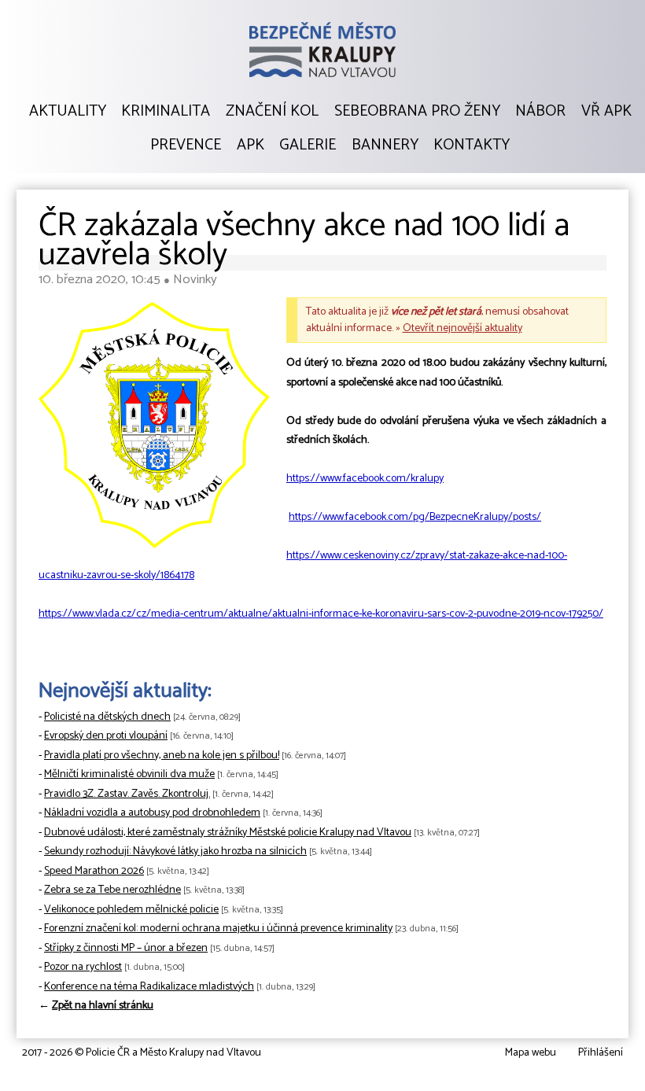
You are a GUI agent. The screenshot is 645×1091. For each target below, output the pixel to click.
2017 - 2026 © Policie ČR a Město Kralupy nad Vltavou (141, 1053)
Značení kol (272, 111)
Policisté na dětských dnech (107, 717)
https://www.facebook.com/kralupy (365, 479)
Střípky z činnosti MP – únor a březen (126, 948)
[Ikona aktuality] (154, 428)
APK (250, 145)
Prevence (185, 145)
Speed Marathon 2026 (94, 871)
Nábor (540, 111)
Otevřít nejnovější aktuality (462, 328)
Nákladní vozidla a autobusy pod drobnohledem (152, 813)
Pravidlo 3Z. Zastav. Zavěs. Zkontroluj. (127, 794)
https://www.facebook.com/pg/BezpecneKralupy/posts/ (415, 517)
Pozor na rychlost (83, 967)
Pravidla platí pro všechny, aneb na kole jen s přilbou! (161, 755)
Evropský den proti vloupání (106, 736)
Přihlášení (600, 1053)
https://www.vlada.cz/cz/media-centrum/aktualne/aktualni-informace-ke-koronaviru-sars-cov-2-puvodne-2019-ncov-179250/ (321, 614)
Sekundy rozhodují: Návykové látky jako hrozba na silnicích (175, 851)
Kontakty (471, 145)
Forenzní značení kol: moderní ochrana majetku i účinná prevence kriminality (218, 929)
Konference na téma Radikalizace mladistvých (149, 987)
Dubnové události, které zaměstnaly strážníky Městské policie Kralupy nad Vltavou (227, 833)
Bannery (385, 145)
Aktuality (67, 111)
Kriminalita (165, 111)
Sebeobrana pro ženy (417, 111)
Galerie (307, 145)
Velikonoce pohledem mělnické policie (131, 910)
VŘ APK (606, 111)
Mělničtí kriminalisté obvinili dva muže (129, 774)
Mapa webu (530, 1053)
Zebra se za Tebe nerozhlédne (112, 890)
